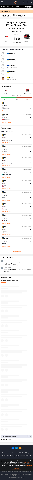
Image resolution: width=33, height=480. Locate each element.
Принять (16, 468)
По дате (3, 281)
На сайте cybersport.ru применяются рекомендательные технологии (16, 456)
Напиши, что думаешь (9, 436)
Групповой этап (16, 31)
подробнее (26, 462)
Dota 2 (3, 6)
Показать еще (16, 251)
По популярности (13, 281)
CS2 (8, 6)
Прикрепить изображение (26, 436)
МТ (13, 6)
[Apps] (24, 2)
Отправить (30, 436)
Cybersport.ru (12, 477)
